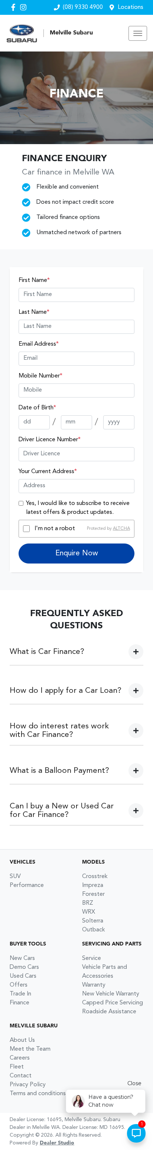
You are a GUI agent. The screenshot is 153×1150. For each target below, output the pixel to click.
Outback (93, 930)
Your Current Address (48, 472)
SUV (15, 877)
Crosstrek (95, 877)
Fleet (17, 1067)
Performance (27, 885)
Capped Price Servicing (112, 1003)
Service (91, 958)
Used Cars (23, 976)
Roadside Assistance (109, 1012)
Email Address (39, 344)
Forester (93, 894)
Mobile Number (40, 376)
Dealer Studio (57, 1143)
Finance (19, 1003)
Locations (130, 7)
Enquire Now (76, 553)
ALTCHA (121, 528)
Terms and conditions (38, 1094)
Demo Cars (24, 967)
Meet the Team (30, 1049)
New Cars (22, 958)
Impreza (92, 885)
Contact (21, 1076)
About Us (22, 1040)
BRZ (87, 903)
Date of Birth (37, 408)
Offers (18, 985)
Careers (20, 1058)
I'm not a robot (55, 529)
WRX (88, 912)
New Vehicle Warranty (110, 994)
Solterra (92, 921)
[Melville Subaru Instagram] (25, 7)
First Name (34, 280)
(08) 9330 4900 (83, 7)
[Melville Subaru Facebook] (15, 7)
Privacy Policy (28, 1085)
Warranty (93, 985)
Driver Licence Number (50, 440)
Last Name (34, 312)
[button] (137, 33)
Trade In (20, 994)
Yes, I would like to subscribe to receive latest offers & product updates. (78, 508)
